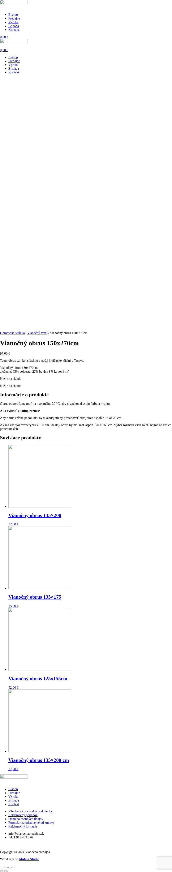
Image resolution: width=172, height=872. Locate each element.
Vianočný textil (37, 333)
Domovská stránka (12, 333)
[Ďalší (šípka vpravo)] (6, 871)
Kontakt (13, 29)
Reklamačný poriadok (23, 815)
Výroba (13, 22)
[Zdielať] (6, 867)
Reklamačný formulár (22, 826)
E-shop (13, 14)
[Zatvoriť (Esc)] (1, 867)
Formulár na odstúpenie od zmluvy (31, 822)
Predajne (14, 18)
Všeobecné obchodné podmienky (30, 811)
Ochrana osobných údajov (26, 819)
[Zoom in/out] (14, 867)
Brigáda (13, 26)
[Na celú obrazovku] (10, 867)
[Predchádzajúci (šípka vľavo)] (1, 871)
